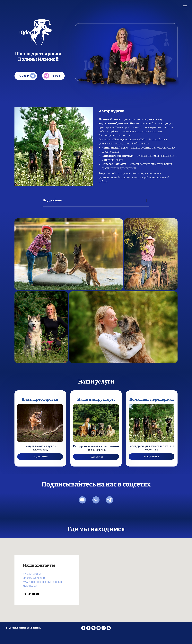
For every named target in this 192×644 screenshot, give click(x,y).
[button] (40, 456)
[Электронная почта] (109, 628)
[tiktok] (103, 628)
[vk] (33, 594)
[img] (82, 499)
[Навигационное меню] (185, 6)
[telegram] (25, 594)
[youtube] (38, 594)
